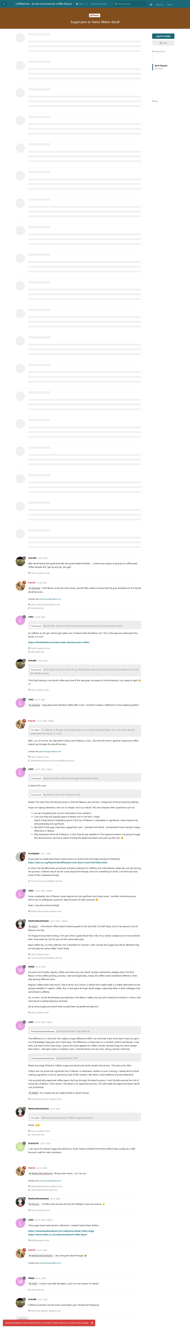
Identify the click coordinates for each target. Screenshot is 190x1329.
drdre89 (36, 588)
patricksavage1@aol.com (50, 599)
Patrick (37, 626)
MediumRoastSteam (44, 1031)
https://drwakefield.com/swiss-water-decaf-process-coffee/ (58, 642)
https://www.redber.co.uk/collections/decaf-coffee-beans (57, 1234)
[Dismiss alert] (92, 1323)
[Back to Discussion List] (4, 4)
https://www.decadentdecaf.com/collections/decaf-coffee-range (61, 1231)
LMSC (37, 730)
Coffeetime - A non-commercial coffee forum (44, 3)
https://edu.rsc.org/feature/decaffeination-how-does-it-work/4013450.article (67, 862)
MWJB (35, 1093)
